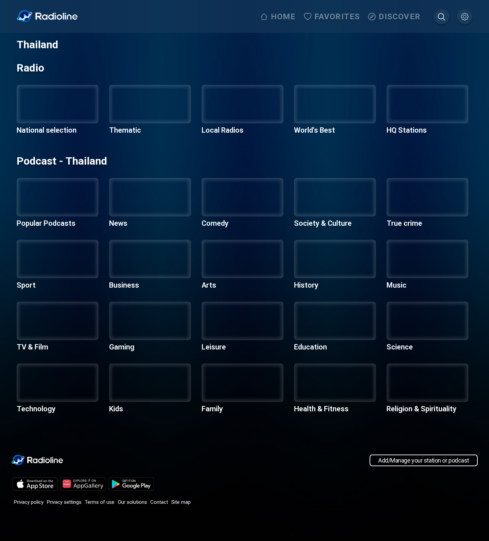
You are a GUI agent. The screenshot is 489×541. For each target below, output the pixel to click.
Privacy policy (29, 502)
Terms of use (99, 502)
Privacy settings (64, 502)
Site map (181, 502)
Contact (159, 502)
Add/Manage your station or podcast (423, 460)
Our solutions (132, 502)
